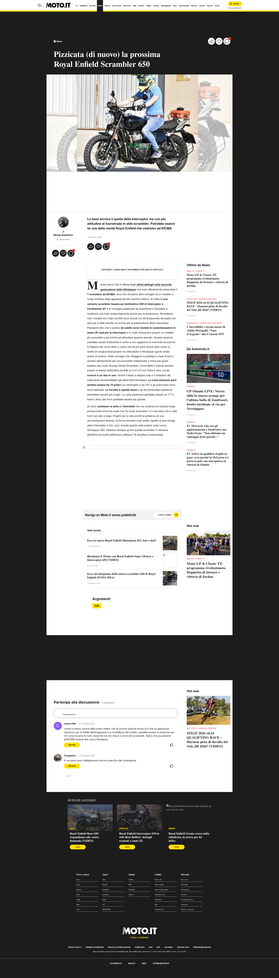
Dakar (104, 899)
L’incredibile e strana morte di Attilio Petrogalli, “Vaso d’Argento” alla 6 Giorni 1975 (206, 330)
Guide (78, 895)
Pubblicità (139, 947)
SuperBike (105, 890)
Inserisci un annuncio (187, 909)
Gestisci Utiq (183, 947)
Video (78, 904)
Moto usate (184, 885)
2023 (96, 605)
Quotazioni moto (160, 895)
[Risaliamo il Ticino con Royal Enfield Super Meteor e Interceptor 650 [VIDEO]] (170, 560)
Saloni (132, 874)
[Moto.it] (58, 5)
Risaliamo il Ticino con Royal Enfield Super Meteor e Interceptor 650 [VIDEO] (120, 558)
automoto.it (116, 963)
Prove (78, 885)
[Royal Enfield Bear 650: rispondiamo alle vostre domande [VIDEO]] (90, 817)
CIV (103, 904)
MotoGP (104, 885)
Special (124, 828)
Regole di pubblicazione (119, 947)
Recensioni (158, 899)
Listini (158, 874)
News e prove (82, 874)
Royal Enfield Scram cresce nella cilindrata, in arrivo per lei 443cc (189, 837)
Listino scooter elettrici (161, 890)
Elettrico (78, 890)
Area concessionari (235, 8)
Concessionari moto (187, 899)
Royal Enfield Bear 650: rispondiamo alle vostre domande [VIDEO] (84, 837)
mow (144, 963)
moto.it (131, 963)
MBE (130, 885)
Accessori (184, 895)
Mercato (185, 874)
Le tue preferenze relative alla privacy (45, 973)
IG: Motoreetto (63, 239)
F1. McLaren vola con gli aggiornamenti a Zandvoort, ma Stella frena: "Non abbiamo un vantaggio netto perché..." (206, 431)
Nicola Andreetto (63, 235)
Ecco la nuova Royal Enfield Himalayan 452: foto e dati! (121, 540)
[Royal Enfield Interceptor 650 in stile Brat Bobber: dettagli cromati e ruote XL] (139, 817)
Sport (105, 874)
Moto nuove (184, 880)
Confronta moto (159, 909)
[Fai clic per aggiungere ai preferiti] (219, 41)
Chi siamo (168, 947)
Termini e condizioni (95, 947)
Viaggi (78, 899)
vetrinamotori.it (161, 963)
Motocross (105, 895)
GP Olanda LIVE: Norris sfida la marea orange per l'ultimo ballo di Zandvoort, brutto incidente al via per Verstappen (207, 400)
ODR (150, 947)
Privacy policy (74, 947)
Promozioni (184, 904)
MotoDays (132, 890)
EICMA (131, 880)
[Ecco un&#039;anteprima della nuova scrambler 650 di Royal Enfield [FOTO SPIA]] (170, 578)
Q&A (72, 828)
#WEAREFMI (106, 909)
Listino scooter (159, 885)
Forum (78, 909)
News (59, 41)
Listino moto (158, 880)
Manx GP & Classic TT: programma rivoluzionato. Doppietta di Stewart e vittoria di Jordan (207, 280)
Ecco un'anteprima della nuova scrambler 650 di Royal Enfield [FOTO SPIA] (121, 576)
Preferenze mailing (202, 947)
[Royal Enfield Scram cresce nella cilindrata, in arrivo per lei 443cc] (188, 817)
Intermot (131, 895)
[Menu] (40, 5)
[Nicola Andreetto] (63, 221)
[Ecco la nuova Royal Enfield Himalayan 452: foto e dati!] (170, 543)
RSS (158, 947)
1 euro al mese (164, 515)
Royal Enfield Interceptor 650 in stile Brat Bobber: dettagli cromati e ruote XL (139, 837)
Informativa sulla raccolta (13, 973)
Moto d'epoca (185, 890)
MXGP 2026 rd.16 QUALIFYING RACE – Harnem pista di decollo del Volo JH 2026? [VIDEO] (208, 306)
